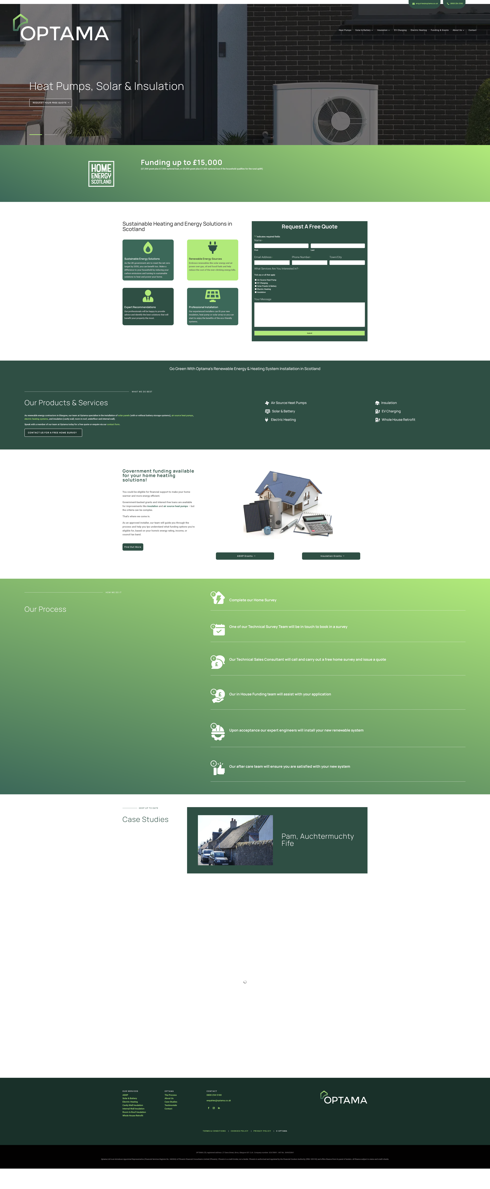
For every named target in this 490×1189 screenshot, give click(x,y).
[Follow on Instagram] (214, 1108)
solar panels (124, 415)
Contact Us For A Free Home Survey (52, 432)
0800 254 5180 (456, 3)
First (256, 250)
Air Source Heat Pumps (289, 402)
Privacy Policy (262, 1131)
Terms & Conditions (214, 1131)
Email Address (263, 257)
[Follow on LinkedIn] (219, 1108)
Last (312, 250)
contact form (113, 424)
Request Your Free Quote (50, 102)
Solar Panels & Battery (266, 286)
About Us (457, 30)
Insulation (382, 30)
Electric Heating (419, 30)
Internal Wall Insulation (133, 1108)
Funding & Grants (440, 30)
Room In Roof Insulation (134, 1112)
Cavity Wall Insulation (132, 1105)
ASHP (125, 1095)
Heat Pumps (345, 30)
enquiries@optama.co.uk (427, 3)
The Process (171, 1095)
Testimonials (171, 1105)
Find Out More (132, 547)
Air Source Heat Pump (266, 280)
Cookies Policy (239, 1131)
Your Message (262, 299)
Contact (472, 30)
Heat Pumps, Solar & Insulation (106, 85)
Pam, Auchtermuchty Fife (318, 839)
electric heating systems (36, 419)
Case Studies (171, 1101)
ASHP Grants (245, 556)
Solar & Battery (363, 30)
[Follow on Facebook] (209, 1108)
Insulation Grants (331, 556)
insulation (152, 506)
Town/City (335, 257)
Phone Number (301, 257)
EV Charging (400, 30)
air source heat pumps (182, 415)
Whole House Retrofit (398, 419)
